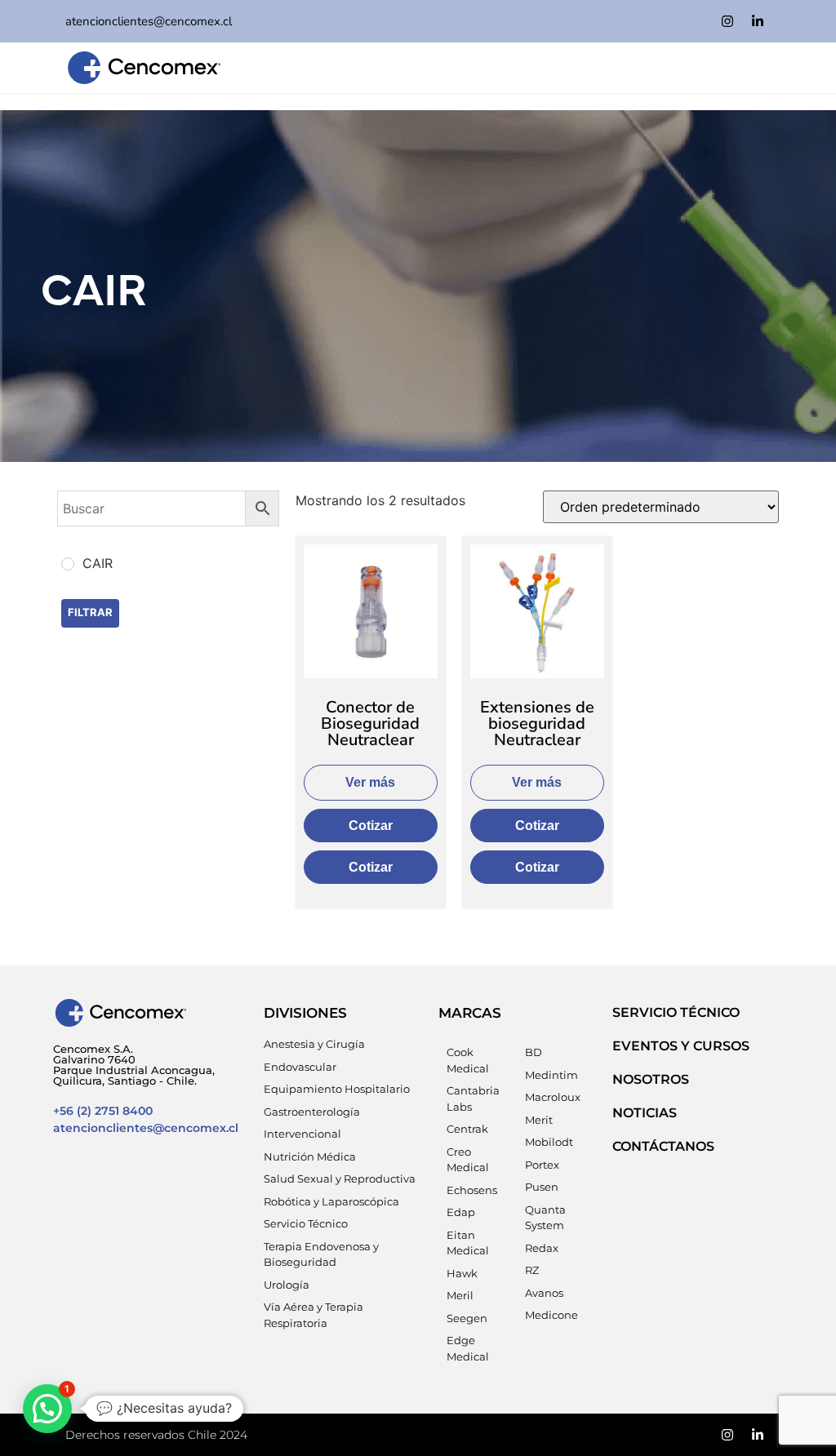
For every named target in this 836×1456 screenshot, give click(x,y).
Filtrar (90, 612)
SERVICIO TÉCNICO (676, 1012)
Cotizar (371, 825)
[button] (47, 1408)
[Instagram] (727, 21)
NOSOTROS (650, 1079)
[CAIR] (67, 563)
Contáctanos (663, 1146)
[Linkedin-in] (758, 21)
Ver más (370, 782)
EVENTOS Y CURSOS (680, 1046)
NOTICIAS (644, 1113)
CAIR (94, 286)
